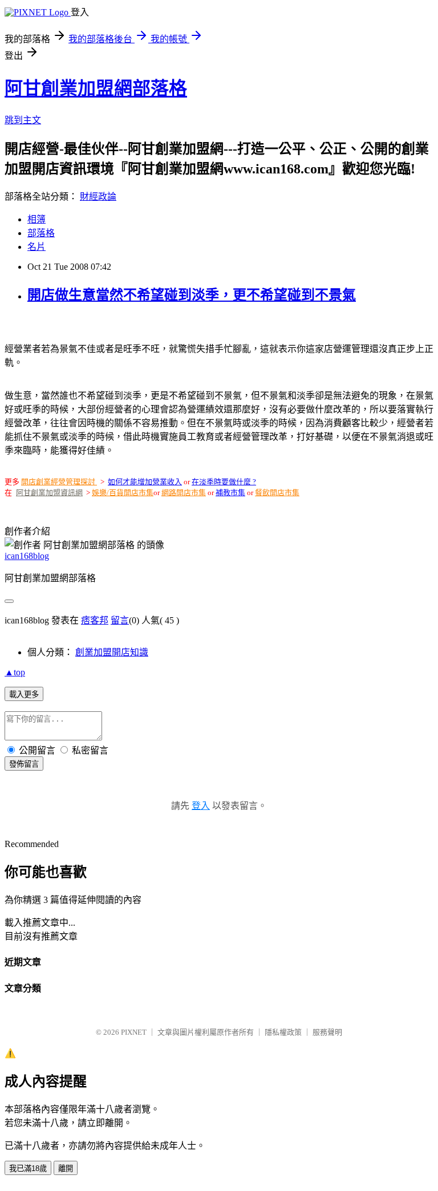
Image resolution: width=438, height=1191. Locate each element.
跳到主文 (23, 120)
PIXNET (134, 1032)
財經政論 (98, 196)
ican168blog (27, 556)
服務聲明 (327, 1032)
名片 (36, 247)
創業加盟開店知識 (111, 652)
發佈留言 (24, 764)
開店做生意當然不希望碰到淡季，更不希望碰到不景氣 (191, 294)
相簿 (36, 219)
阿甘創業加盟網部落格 (96, 88)
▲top (15, 672)
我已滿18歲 (28, 1168)
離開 (65, 1168)
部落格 (41, 233)
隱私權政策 (283, 1032)
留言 (120, 620)
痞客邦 (94, 620)
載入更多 (24, 694)
